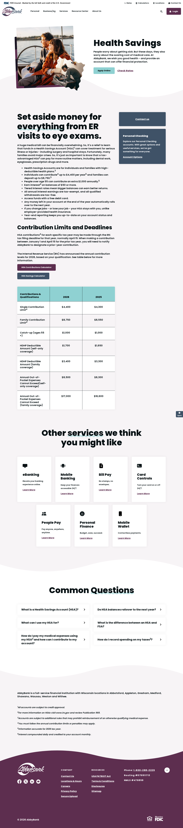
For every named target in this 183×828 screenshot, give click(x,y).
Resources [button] (98, 770)
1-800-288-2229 (144, 770)
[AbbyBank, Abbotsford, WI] (12, 11)
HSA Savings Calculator (33, 276)
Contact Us (176, 3)
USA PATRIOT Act (101, 776)
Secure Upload (69, 796)
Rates (129, 3)
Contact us (142, 119)
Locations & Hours (71, 781)
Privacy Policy (69, 791)
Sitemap (96, 791)
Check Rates (125, 70)
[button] (53, 609)
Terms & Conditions (103, 781)
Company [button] (66, 770)
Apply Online (104, 70)
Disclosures (98, 786)
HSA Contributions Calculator (36, 267)
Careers (65, 786)
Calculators (143, 3)
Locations (159, 3)
